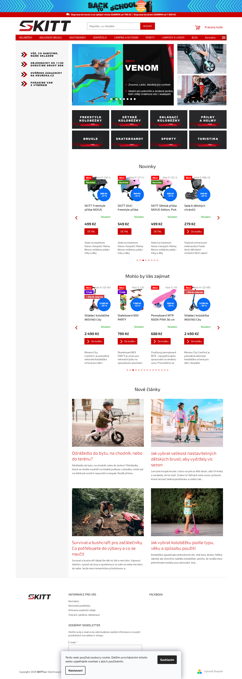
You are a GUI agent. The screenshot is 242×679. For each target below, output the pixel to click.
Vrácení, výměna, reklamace (84, 614)
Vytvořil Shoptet (213, 671)
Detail (91, 231)
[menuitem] (26, 37)
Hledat (147, 26)
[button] (77, 75)
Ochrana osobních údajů (82, 610)
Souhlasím (167, 659)
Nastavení (75, 670)
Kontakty (73, 601)
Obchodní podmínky (79, 605)
